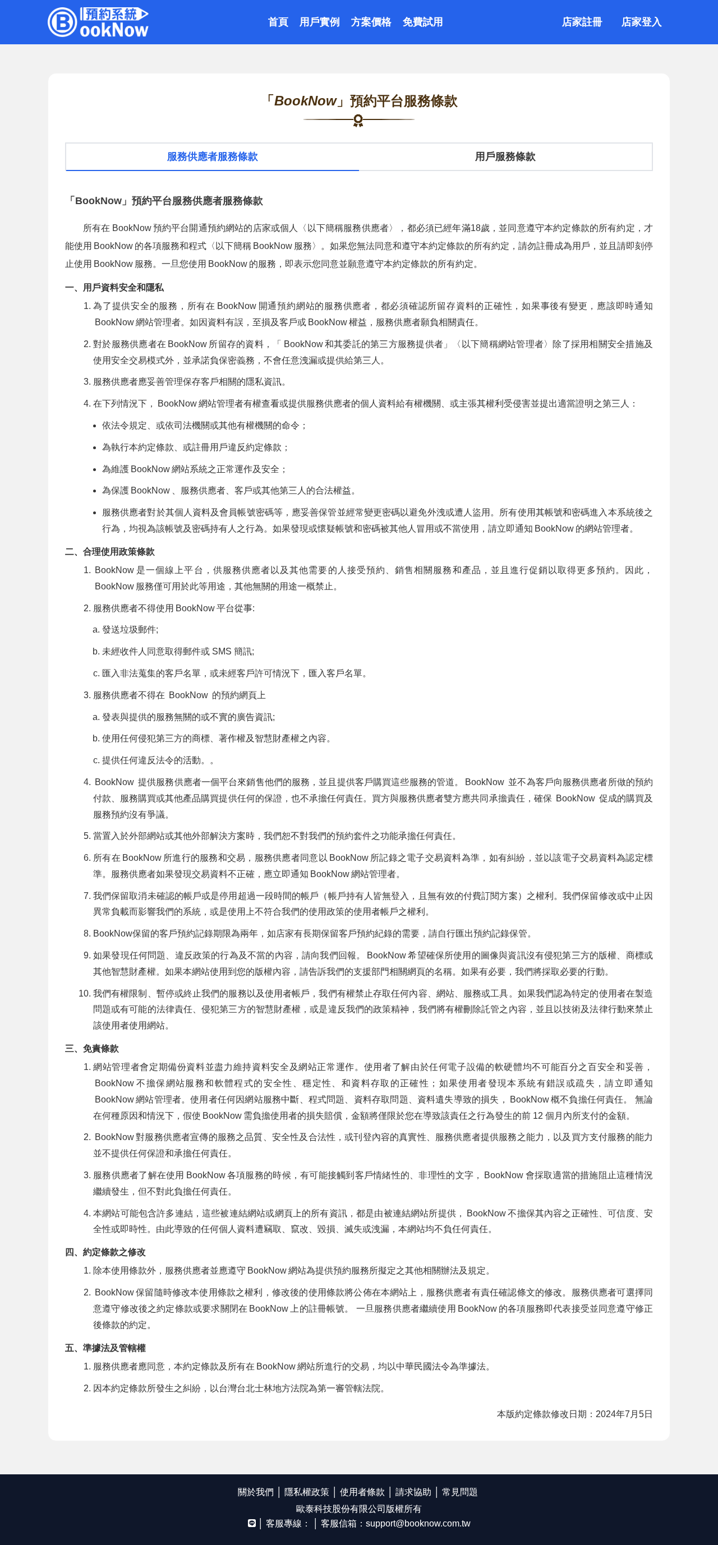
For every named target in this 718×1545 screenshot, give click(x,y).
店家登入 (642, 21)
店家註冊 (582, 21)
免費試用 (423, 21)
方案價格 (371, 21)
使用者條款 (362, 1492)
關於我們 (256, 1492)
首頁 (278, 21)
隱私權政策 (306, 1492)
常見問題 (460, 1492)
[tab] (212, 157)
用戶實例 (320, 21)
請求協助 (413, 1492)
